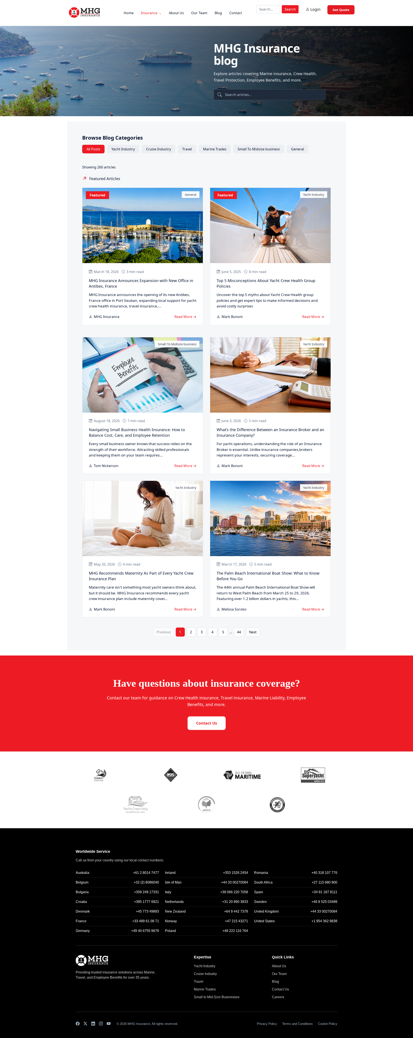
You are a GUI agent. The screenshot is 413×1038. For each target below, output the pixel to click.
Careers (278, 997)
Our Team (199, 13)
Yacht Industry (123, 149)
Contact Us (206, 723)
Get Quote (341, 10)
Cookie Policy (327, 1024)
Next (253, 632)
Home (129, 13)
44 (239, 632)
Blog (218, 13)
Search (290, 9)
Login (315, 9)
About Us (176, 13)
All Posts (93, 149)
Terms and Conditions (297, 1024)
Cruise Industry (158, 149)
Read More (185, 316)
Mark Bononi (232, 316)
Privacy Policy (267, 1024)
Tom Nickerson (106, 465)
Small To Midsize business (259, 149)
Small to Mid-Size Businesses (216, 997)
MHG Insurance (106, 316)
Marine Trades (215, 149)
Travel (187, 149)
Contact (235, 13)
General (297, 149)
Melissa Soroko (234, 609)
